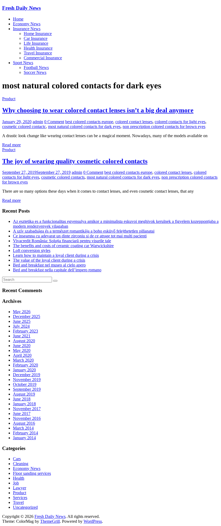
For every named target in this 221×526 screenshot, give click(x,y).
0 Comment (54, 121)
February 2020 (25, 365)
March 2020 (23, 360)
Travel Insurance (38, 53)
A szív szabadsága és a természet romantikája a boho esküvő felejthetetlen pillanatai (83, 231)
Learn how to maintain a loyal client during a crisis (56, 255)
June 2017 (21, 413)
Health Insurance (38, 48)
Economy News (26, 24)
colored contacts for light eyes (180, 121)
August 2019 (24, 394)
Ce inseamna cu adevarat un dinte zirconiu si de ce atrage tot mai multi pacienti (80, 236)
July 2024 (21, 326)
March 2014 (23, 428)
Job (16, 483)
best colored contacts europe (89, 121)
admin (38, 121)
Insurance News (26, 28)
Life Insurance (36, 43)
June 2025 (21, 321)
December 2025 (26, 316)
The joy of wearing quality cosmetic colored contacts (74, 161)
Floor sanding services (32, 473)
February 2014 (25, 433)
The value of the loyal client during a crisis (49, 260)
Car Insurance (35, 38)
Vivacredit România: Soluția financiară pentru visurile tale (62, 240)
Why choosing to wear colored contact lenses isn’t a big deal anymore (98, 110)
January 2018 (24, 404)
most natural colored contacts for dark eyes (84, 126)
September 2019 (27, 389)
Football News (36, 67)
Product (8, 98)
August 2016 (24, 423)
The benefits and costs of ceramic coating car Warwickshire (63, 245)
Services (20, 497)
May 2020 (21, 350)
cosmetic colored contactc (24, 126)
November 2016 (27, 418)
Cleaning (20, 463)
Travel (18, 502)
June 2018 (21, 399)
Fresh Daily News (21, 8)
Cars (17, 458)
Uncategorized (25, 507)
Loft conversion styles (31, 250)
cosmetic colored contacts (63, 177)
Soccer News (35, 72)
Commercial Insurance (43, 58)
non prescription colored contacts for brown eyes (164, 126)
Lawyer (19, 488)
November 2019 (27, 379)
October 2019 (24, 384)
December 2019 (26, 374)
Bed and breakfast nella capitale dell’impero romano (57, 270)
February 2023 (25, 331)
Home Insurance (38, 33)
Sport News (23, 62)
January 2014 (24, 437)
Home (18, 19)
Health (18, 478)
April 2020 (22, 355)
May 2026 (21, 311)
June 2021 (21, 336)
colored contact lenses (134, 121)
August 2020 (24, 340)
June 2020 (21, 345)
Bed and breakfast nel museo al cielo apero (49, 265)
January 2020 (24, 370)
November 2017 (27, 408)
